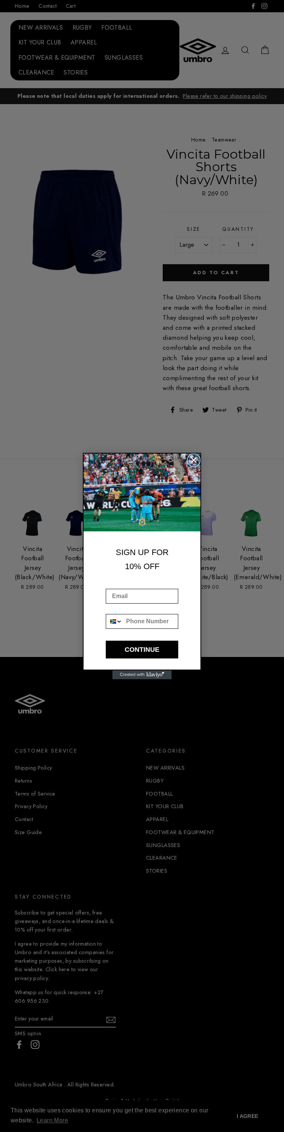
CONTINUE (142, 649)
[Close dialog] (194, 460)
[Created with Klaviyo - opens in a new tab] (142, 674)
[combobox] (114, 621)
